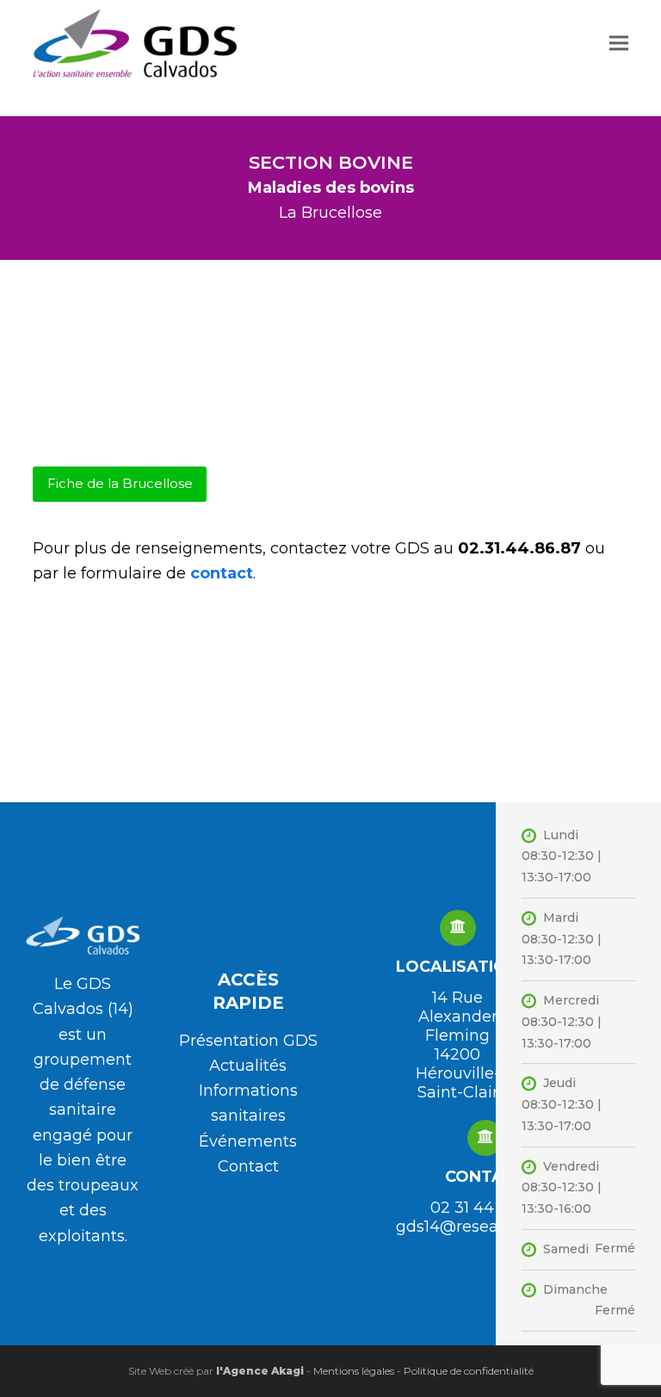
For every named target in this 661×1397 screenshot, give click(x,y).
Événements (248, 1141)
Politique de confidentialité (469, 1370)
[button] (618, 42)
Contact (248, 1166)
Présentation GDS (248, 1040)
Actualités (248, 1065)
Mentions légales (353, 1370)
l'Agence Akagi (258, 1370)
